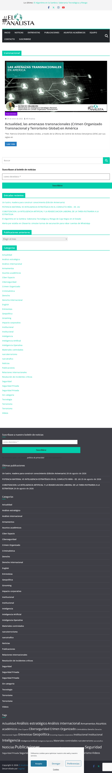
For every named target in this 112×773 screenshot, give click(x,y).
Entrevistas (34, 32)
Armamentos (8, 268)
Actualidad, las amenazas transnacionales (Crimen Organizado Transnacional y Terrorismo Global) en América (53, 126)
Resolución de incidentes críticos (17, 377)
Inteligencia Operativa (12, 345)
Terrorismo (7, 404)
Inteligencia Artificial (11, 340)
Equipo (93, 32)
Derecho (6, 295)
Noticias (19, 32)
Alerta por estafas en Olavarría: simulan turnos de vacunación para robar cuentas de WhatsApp (46, 223)
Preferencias (73, 763)
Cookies (56, 769)
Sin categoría (8, 395)
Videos (5, 413)
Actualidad (7, 255)
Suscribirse (25, 39)
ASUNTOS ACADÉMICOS (74, 32)
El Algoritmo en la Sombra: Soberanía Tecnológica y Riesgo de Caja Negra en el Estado (41, 218)
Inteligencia (7, 336)
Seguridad (7, 381)
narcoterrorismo (9, 354)
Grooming (6, 318)
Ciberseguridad (9, 282)
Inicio (7, 32)
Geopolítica (7, 313)
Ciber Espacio (8, 277)
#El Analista (30, 119)
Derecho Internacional (12, 300)
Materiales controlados (12, 349)
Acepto (38, 763)
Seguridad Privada (10, 386)
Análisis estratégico (11, 259)
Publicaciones (51, 32)
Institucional (8, 327)
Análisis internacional (12, 264)
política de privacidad (35, 458)
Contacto (9, 39)
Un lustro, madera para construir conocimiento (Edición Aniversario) (33, 202)
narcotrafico (7, 358)
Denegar (56, 763)
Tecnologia (7, 399)
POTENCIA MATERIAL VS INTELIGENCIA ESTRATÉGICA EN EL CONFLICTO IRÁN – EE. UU (41, 207)
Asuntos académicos (11, 273)
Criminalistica (8, 291)
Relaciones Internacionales (14, 372)
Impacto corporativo (11, 322)
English (5, 304)
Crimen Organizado (11, 286)
